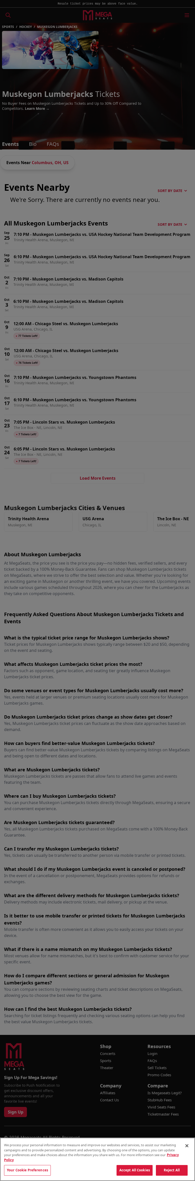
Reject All (172, 1170)
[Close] (186, 1145)
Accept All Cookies (134, 1170)
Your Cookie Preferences (27, 1170)
